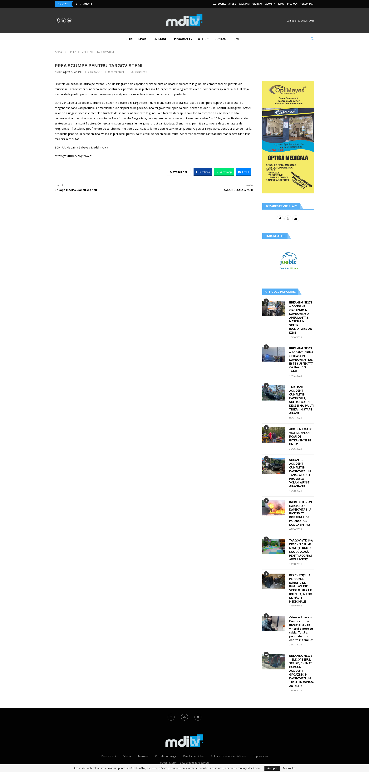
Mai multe (289, 768)
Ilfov (281, 4)
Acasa (58, 52)
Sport (143, 39)
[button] (76, 4)
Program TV (183, 39)
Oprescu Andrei (72, 72)
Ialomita (270, 4)
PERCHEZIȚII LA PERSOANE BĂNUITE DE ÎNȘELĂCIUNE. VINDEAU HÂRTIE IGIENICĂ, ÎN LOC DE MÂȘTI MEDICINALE (300, 588)
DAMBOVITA (219, 4)
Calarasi (244, 4)
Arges (232, 4)
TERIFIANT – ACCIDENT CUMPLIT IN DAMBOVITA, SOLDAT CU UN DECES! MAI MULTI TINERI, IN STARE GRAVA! (301, 400)
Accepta (272, 768)
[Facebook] (57, 20)
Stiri (129, 39)
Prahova (292, 4)
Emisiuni (160, 39)
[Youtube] (63, 20)
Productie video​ (193, 756)
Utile (202, 39)
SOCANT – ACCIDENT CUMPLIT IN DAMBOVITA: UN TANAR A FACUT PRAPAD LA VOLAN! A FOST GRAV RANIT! (300, 473)
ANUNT (87, 4)
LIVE (237, 39)
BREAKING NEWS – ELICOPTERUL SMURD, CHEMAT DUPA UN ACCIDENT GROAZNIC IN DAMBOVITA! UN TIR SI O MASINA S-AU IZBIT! (301, 670)
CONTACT (221, 39)
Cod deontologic (166, 756)
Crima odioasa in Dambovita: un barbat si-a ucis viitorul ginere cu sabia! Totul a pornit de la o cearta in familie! (301, 629)
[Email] (69, 20)
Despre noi (108, 756)
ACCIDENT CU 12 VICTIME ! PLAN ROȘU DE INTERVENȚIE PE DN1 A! (300, 437)
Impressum (260, 756)
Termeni (143, 756)
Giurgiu (257, 4)
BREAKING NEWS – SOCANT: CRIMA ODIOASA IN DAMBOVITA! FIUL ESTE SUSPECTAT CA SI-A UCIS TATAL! (301, 360)
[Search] (312, 39)
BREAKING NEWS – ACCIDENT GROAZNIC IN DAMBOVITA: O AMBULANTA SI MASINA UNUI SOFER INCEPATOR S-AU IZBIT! (300, 317)
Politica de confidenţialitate (228, 756)
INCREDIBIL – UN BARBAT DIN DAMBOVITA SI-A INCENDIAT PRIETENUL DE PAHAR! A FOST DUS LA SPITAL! (300, 513)
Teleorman (307, 4)
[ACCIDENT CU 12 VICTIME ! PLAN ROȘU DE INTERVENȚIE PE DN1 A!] (273, 435)
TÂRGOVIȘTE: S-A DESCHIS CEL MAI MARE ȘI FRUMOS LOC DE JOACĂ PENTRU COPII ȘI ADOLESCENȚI (301, 550)
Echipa (126, 756)
